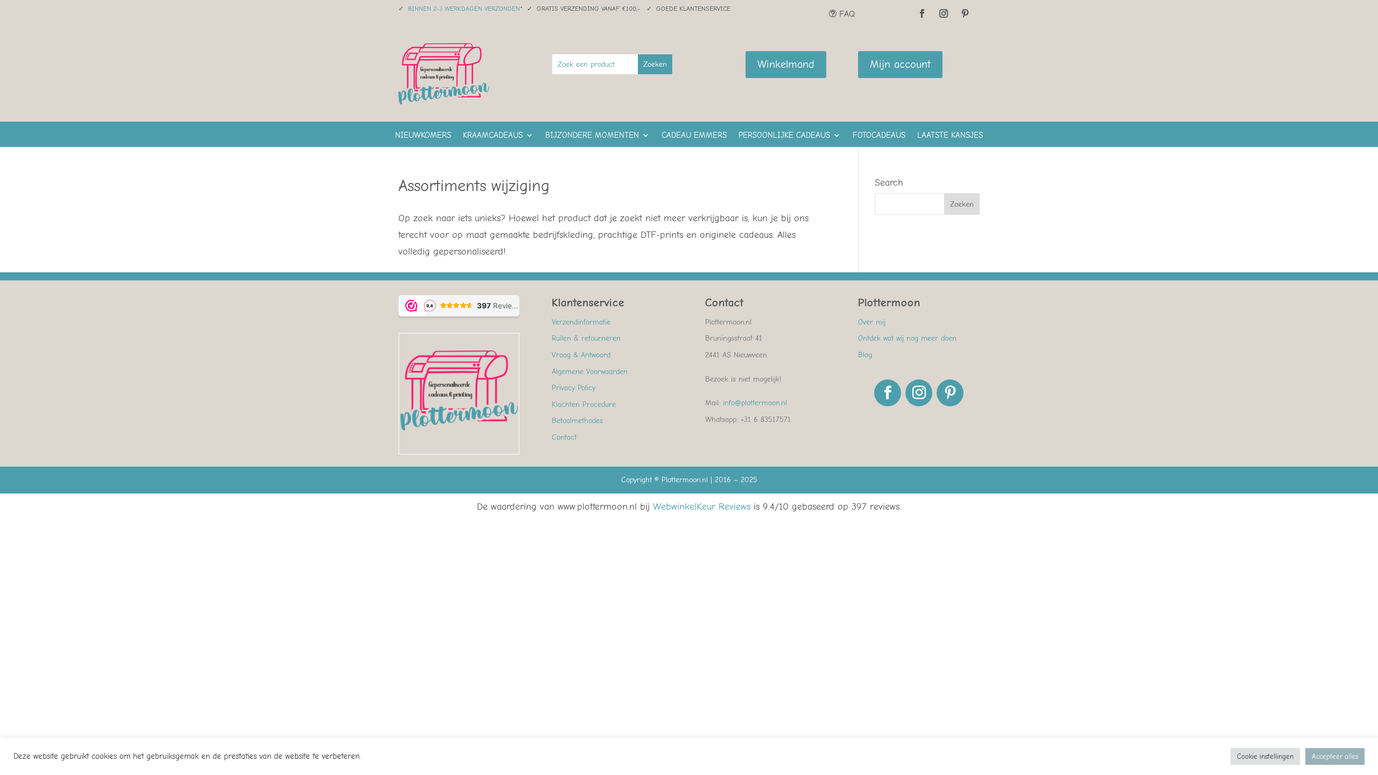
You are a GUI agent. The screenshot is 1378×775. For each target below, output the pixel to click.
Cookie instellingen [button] (1265, 756)
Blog (865, 355)
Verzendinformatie (581, 322)
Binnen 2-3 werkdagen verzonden (464, 8)
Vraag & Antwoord (581, 355)
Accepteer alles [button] (1335, 756)
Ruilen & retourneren (586, 338)
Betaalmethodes (577, 420)
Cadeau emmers (694, 135)
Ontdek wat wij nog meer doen (907, 338)
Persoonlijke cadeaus (784, 135)
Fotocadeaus (879, 135)
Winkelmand (785, 64)
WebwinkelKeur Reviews (701, 506)
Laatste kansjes (950, 135)
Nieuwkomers (423, 135)
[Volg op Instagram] (943, 13)
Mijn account (900, 64)
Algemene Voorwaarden (590, 371)
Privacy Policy (573, 387)
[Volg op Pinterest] (965, 13)
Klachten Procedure (584, 404)
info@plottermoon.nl (755, 402)
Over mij (871, 322)
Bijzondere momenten (592, 135)
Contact (564, 437)
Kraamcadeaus (493, 135)
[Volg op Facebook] (922, 13)
